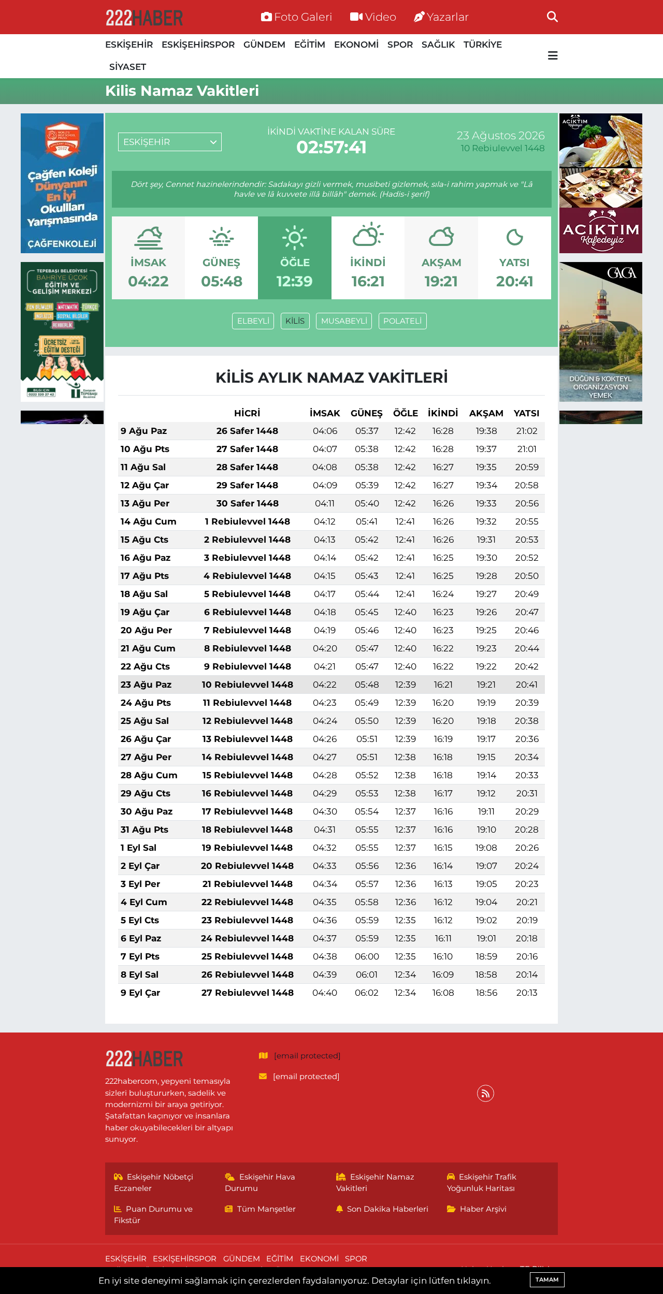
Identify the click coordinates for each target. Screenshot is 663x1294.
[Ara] (552, 16)
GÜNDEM (264, 44)
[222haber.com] (144, 17)
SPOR (400, 44)
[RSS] (485, 1093)
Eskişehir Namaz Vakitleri (375, 1182)
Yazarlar (448, 16)
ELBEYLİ (253, 321)
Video (380, 16)
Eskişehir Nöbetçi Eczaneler (154, 1182)
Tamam (547, 1279)
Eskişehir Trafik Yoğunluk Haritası (482, 1182)
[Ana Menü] (553, 56)
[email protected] (307, 1055)
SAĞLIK (438, 44)
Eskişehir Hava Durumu (260, 1182)
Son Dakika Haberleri (387, 1209)
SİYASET (127, 67)
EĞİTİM (309, 44)
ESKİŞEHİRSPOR (198, 44)
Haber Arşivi (483, 1209)
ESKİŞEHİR (129, 44)
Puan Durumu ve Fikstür (153, 1214)
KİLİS (295, 321)
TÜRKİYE (483, 44)
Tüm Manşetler (266, 1209)
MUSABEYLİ (344, 321)
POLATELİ (402, 321)
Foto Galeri (303, 16)
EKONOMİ (356, 44)
